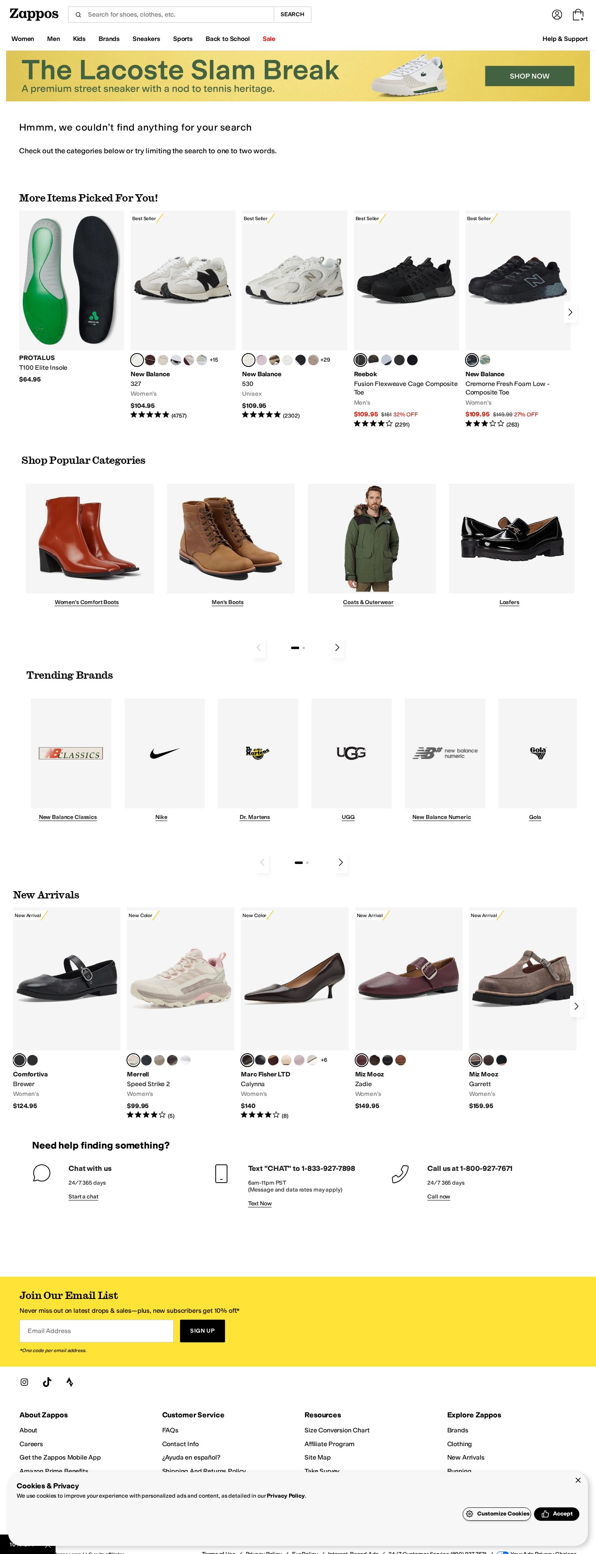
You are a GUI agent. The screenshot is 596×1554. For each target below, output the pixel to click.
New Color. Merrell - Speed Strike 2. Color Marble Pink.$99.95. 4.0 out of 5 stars (180, 1013)
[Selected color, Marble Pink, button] (133, 1060)
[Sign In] (557, 14)
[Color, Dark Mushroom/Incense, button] (274, 360)
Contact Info (180, 1444)
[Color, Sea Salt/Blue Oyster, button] (287, 360)
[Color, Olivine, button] (172, 1060)
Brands (457, 1430)
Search (292, 14)
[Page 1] (295, 648)
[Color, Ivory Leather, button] (312, 1060)
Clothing (459, 1444)
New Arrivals (466, 1457)
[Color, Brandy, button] (400, 1060)
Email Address (49, 1331)
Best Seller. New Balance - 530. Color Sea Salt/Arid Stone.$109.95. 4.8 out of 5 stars (294, 315)
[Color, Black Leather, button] (260, 1060)
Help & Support (565, 39)
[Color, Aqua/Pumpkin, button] (484, 360)
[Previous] (258, 647)
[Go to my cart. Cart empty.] (578, 14)
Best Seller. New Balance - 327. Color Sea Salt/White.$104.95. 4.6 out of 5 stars (183, 315)
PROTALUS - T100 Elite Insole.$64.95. (71, 297)
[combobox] (171, 14)
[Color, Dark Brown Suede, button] (273, 1060)
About (28, 1430)
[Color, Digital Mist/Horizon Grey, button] (175, 360)
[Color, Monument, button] (146, 1060)
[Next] (570, 312)
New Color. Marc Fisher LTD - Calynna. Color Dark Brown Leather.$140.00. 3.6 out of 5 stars (294, 1013)
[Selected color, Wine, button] (361, 1060)
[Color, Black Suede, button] (501, 1060)
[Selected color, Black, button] (19, 1060)
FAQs (170, 1430)
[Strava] (70, 1382)
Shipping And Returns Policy (204, 1471)
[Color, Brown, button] (373, 360)
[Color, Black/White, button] (412, 360)
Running (459, 1471)
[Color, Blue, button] (399, 360)
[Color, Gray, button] (386, 360)
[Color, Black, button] (387, 1060)
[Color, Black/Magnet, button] (300, 360)
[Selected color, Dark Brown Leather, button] (247, 1060)
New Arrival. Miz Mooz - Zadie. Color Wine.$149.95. (409, 1008)
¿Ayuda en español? (191, 1457)
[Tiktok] (47, 1382)
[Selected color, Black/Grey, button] (360, 360)
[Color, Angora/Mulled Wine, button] (188, 360)
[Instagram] (24, 1382)
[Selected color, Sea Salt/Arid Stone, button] (248, 360)
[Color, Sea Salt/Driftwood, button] (313, 360)
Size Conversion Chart (337, 1430)
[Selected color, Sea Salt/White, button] (137, 360)
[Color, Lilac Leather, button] (299, 1060)
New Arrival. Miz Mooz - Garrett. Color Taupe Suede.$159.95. (523, 1008)
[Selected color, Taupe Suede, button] (475, 1060)
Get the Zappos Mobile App (60, 1457)
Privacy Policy (285, 1495)
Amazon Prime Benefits (53, 1471)
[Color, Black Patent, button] (32, 1060)
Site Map (317, 1457)
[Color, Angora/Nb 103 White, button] (201, 360)
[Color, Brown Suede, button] (488, 1060)
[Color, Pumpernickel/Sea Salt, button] (150, 360)
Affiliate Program (329, 1444)
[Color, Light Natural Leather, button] (286, 1060)
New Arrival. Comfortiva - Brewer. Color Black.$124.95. (66, 1008)
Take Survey (321, 1471)
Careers (31, 1444)
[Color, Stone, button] (159, 1060)
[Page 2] (303, 648)
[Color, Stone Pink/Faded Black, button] (261, 360)
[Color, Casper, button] (185, 1060)
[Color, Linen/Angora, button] (163, 360)
